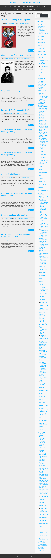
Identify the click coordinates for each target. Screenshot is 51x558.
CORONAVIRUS (41, 76)
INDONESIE (42, 320)
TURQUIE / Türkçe (43, 414)
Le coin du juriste (43, 544)
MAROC (41, 360)
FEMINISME (40, 82)
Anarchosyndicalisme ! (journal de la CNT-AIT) (43, 111)
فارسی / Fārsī (43, 336)
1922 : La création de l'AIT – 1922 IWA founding (43, 486)
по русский (42, 395)
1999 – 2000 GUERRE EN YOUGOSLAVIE (43, 268)
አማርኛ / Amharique (43, 430)
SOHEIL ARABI (43, 335)
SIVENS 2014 (42, 79)
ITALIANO (41, 341)
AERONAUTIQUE (43, 108)
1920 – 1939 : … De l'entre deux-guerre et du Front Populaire (43, 482)
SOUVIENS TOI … (42, 432)
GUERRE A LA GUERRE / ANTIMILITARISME (42, 89)
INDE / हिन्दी (41, 318)
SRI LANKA (41, 401)
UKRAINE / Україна (43, 415)
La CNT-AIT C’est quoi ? (40, 6)
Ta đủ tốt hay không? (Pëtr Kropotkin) (16, 20)
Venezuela (41, 418)
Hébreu (42, 339)
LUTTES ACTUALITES (43, 106)
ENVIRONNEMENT (42, 78)
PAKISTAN (41, 375)
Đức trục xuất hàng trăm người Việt (15, 215)
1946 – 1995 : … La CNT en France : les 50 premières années (43, 516)
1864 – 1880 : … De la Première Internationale (43, 440)
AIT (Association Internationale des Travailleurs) (42, 38)
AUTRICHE (41, 251)
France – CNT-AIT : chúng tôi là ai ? (15, 110)
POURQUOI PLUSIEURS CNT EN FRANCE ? (43, 63)
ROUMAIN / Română (43, 390)
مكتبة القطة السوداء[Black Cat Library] (44, 244)
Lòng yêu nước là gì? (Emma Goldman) (16, 55)
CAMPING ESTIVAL (43, 60)
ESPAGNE (41, 308)
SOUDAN (41, 399)
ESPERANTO (41, 81)
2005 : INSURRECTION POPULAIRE (43, 532)
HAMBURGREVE (43, 135)
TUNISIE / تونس (42, 413)
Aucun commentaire (26, 23)
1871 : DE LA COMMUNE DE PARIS (42, 444)
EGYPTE (41, 298)
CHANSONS (41, 56)
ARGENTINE (42, 247)
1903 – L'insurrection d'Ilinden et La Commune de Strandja (43, 262)
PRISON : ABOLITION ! (43, 190)
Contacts (24, 6)
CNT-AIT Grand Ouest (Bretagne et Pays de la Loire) (43, 120)
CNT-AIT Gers (42, 117)
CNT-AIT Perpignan (43, 132)
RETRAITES (42, 168)
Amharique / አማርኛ (43, 239)
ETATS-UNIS (42, 312)
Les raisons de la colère (15, 6)
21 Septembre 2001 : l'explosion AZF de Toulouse (43, 98)
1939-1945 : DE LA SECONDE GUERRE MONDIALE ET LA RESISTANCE (43, 504)
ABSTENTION (41, 27)
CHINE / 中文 (42, 287)
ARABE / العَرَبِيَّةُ (42, 241)
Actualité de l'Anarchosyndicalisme (25, 2)
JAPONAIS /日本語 (43, 342)
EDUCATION (42, 133)
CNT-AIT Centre (42, 115)
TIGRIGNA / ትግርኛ (43, 411)
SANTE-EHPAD (42, 171)
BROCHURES (30, 6)
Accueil (6, 6)
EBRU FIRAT (42, 296)
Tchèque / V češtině (43, 410)
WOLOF (41, 429)
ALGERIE (41, 199)
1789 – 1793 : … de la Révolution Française (43, 435)
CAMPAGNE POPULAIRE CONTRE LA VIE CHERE (25, 9)
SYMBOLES (42, 50)
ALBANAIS (41, 197)
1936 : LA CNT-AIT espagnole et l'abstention (43, 31)
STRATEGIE (40, 538)
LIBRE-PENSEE (41, 103)
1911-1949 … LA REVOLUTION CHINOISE (42, 465)
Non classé (40, 187)
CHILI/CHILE (42, 286)
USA (40, 417)
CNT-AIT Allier (42, 114)
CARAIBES (41, 284)
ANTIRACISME (41, 51)
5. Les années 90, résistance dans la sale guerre (44, 226)
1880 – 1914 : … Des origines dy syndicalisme (43, 449)
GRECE (41, 317)
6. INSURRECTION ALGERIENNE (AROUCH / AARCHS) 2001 (44, 232)
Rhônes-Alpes (42, 169)
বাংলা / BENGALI (43, 272)
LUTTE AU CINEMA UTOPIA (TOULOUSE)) (44, 161)
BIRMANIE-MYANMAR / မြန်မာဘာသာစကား (43, 276)
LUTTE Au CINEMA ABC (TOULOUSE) (43, 144)
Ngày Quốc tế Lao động (10, 91)
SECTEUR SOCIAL (43, 172)
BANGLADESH (42, 271)
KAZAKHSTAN (42, 344)
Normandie (41, 163)
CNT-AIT (19, 23)
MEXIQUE (41, 362)
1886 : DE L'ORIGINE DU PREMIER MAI (42, 453)
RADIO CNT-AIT (41, 191)
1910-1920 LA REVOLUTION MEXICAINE (42, 461)
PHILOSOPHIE (41, 188)
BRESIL (41, 278)
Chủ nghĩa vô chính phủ (10, 174)
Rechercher (39, 13)
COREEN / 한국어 (43, 293)
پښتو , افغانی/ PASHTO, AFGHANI (43, 383)
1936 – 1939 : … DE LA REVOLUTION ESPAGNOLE (43, 494)
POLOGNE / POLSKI (43, 386)
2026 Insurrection (44, 333)
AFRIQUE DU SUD (43, 196)
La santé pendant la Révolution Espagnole (44, 498)
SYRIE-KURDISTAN (43, 405)
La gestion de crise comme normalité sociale (42, 93)
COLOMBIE (41, 292)
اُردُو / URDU (43, 380)
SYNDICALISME (41, 542)
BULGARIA (41, 283)
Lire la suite (31, 51)
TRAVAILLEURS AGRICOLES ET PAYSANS (43, 181)
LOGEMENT (40, 105)
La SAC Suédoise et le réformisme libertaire (44, 68)
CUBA (40, 295)
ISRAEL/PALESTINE (43, 338)
